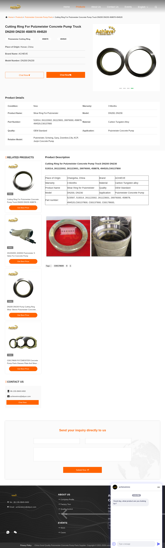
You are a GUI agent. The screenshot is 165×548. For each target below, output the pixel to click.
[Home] (15, 6)
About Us (96, 7)
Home (67, 7)
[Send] (158, 544)
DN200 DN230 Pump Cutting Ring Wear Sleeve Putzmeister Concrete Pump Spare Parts (21, 309)
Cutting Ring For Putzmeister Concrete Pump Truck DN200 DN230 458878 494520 (23, 202)
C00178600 (59, 266)
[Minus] (158, 487)
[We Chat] (15, 532)
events (128, 7)
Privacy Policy (25, 545)
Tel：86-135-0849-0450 (19, 502)
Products (80, 7)
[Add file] (114, 544)
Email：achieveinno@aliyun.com (22, 507)
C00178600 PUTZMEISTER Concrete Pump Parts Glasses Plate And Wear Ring (22, 363)
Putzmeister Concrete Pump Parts (39, 17)
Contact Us (112, 7)
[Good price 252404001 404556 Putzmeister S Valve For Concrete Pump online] (23, 233)
